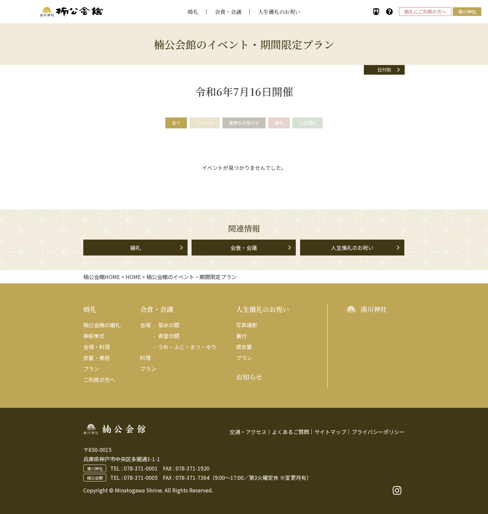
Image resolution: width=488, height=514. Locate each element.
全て (176, 122)
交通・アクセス (248, 432)
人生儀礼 (307, 122)
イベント (204, 122)
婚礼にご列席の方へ (425, 11)
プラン (91, 369)
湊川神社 (467, 11)
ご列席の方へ (99, 380)
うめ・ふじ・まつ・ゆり (187, 347)
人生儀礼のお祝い (279, 12)
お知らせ (249, 377)
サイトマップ (330, 432)
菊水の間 (168, 325)
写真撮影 (246, 325)
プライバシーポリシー (378, 432)
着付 (241, 336)
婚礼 (193, 12)
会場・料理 (96, 347)
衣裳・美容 (96, 358)
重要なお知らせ (244, 122)
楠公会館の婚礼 (102, 325)
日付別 (384, 69)
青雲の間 (168, 336)
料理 (145, 358)
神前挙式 (94, 336)
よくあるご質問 (290, 432)
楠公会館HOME (101, 277)
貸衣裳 (244, 347)
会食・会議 (228, 12)
